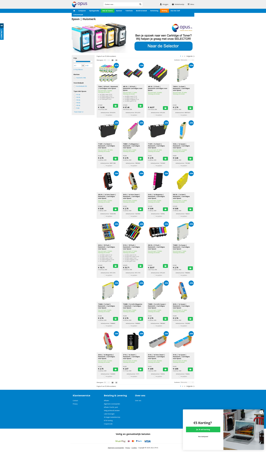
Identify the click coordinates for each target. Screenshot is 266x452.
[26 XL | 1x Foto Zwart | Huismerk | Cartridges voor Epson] (133, 181)
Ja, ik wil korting (203, 429)
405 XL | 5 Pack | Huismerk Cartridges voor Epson (157, 88)
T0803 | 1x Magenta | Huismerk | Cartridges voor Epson (131, 146)
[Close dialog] (261, 412)
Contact (75, 401)
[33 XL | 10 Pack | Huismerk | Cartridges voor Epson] (133, 232)
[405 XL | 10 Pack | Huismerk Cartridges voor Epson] (133, 73)
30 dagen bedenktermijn (112, 417)
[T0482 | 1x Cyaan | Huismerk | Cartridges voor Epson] (182, 232)
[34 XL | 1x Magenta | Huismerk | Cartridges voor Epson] (158, 181)
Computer (82, 11)
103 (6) (78, 100)
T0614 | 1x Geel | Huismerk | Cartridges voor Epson (181, 88)
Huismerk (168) (81, 78)
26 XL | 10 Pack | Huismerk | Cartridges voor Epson (106, 247)
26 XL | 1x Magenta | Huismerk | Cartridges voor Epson (106, 356)
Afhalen (106, 401)
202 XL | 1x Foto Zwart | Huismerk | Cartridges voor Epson (107, 196)
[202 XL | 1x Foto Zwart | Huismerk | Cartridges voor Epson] (108, 181)
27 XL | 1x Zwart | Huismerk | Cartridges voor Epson (131, 356)
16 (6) (77, 108)
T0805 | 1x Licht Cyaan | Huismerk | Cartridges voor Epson (157, 306)
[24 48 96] (107, 60)
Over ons (138, 401)
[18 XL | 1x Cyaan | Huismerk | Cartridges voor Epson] (182, 131)
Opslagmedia (94, 11)
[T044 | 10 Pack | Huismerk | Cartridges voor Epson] (108, 73)
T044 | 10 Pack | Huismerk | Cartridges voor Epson (108, 87)
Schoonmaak (78, 15)
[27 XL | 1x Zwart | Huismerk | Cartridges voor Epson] (133, 341)
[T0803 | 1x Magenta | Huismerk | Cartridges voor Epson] (133, 131)
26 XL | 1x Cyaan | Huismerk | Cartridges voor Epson (181, 306)
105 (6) (78, 105)
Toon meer (78, 112)
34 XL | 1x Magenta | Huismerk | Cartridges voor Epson (156, 196)
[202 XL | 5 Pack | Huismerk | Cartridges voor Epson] (158, 232)
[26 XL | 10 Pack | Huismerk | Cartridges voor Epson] (108, 232)
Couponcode (108, 424)
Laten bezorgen (109, 414)
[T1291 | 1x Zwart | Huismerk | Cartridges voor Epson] (158, 131)
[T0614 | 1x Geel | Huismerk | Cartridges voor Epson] (182, 73)
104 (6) (78, 103)
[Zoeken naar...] (140, 4)
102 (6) (78, 97)
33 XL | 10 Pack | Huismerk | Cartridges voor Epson (131, 247)
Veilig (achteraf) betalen (112, 410)
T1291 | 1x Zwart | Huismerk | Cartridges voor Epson (156, 146)
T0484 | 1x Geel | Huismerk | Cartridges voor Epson (106, 306)
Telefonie (129, 11)
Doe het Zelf (175, 11)
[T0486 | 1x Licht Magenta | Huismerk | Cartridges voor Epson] (133, 291)
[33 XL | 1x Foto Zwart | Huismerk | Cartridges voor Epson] (158, 341)
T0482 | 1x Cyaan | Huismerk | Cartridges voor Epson (181, 247)
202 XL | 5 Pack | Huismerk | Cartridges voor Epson (156, 247)
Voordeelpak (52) (81, 86)
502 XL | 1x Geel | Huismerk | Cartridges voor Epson (181, 196)
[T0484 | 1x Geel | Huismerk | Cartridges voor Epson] (108, 291)
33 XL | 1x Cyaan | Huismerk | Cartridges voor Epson (181, 356)
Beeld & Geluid (141, 11)
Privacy (75, 404)
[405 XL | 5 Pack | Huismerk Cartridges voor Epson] (158, 73)
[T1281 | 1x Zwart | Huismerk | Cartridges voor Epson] (108, 131)
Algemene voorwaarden (112, 404)
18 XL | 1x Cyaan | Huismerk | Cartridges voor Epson (181, 146)
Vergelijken (109, 115)
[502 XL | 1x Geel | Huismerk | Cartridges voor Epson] (182, 181)
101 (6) (78, 94)
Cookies (134, 448)
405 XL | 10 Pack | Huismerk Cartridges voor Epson (132, 88)
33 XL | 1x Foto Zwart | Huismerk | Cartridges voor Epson (156, 356)
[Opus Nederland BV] (79, 7)
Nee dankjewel (203, 436)
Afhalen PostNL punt (111, 407)
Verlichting (154, 11)
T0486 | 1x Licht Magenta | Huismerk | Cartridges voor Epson (132, 306)
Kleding (164, 11)
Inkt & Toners (107, 11)
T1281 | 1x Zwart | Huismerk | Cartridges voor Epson (106, 146)
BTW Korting (108, 420)
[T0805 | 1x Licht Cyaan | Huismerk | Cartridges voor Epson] (158, 291)
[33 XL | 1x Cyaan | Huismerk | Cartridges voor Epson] (182, 341)
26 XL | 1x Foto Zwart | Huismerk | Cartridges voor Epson (131, 196)
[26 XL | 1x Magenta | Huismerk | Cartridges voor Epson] (108, 341)
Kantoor (119, 11)
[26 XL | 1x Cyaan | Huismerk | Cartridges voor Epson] (182, 291)
